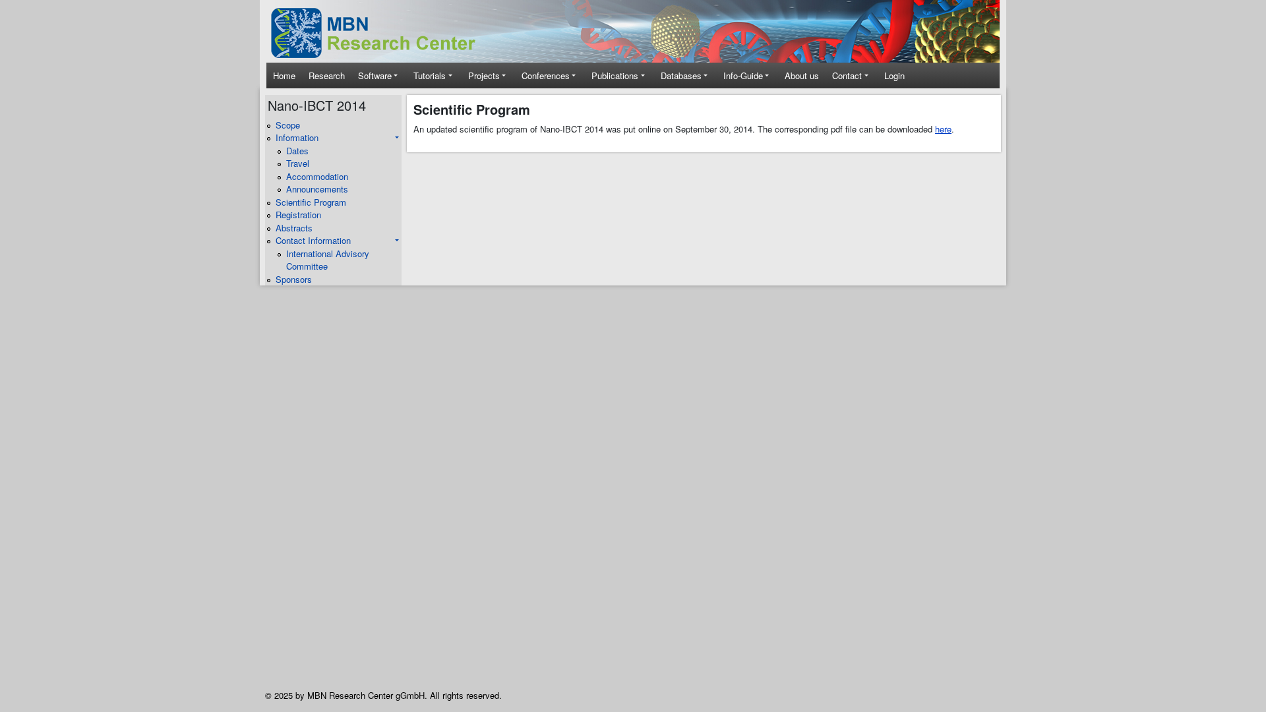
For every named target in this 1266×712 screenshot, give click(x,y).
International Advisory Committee (327, 260)
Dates (297, 150)
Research (327, 75)
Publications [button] (614, 75)
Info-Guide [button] (743, 75)
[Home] (382, 33)
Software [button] (375, 75)
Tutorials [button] (429, 75)
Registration (298, 214)
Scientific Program (311, 202)
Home (284, 75)
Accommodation (317, 176)
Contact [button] (847, 75)
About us (802, 75)
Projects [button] (484, 75)
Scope (288, 125)
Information (297, 137)
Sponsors (294, 279)
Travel (297, 163)
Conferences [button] (546, 75)
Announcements (317, 189)
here (943, 129)
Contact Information (313, 240)
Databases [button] (681, 75)
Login (894, 75)
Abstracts (294, 228)
